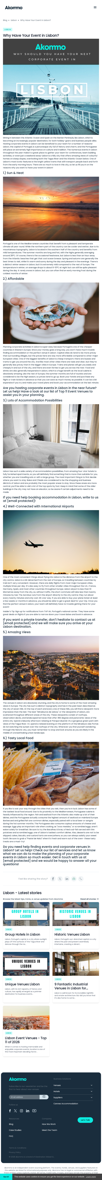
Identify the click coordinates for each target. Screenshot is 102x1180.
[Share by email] (74, 879)
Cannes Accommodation (65, 1103)
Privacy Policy (15, 1152)
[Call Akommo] (81, 879)
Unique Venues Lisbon (22, 984)
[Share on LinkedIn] (67, 879)
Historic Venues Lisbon (72, 934)
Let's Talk (85, 1120)
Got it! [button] (6, 1177)
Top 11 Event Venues (74, 391)
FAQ (11, 1136)
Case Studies (15, 1130)
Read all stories (88, 899)
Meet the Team (49, 1130)
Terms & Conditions (17, 1148)
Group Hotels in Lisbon (22, 934)
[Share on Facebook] (53, 879)
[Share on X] (60, 879)
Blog (5, 20)
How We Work (49, 1124)
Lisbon (14, 20)
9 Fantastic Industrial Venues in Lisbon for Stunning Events (71, 988)
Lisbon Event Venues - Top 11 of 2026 (26, 1040)
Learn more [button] (91, 1177)
